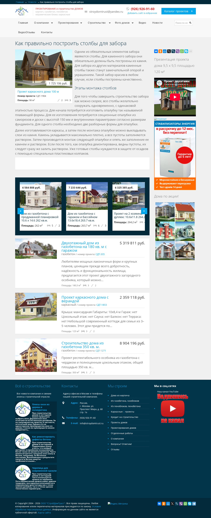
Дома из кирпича (120, 395)
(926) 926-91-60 (88, 417)
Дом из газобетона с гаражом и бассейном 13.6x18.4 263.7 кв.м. (82, 217)
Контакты (46, 32)
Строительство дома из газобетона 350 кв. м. (82, 344)
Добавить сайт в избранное (142, 13)
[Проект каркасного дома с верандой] (36, 306)
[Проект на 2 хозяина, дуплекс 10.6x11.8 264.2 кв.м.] (133, 196)
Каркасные (117, 411)
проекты (129, 411)
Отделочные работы (122, 433)
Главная (23, 22)
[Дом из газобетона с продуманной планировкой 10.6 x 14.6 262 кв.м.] (40, 196)
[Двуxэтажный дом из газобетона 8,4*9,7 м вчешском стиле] (185, 250)
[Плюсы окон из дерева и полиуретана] (23, 409)
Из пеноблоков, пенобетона (126, 406)
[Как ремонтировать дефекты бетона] (23, 441)
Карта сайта (44, 512)
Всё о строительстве (33, 385)
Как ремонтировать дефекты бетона (43, 438)
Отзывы (115, 449)
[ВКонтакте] (156, 51)
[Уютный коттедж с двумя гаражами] (165, 230)
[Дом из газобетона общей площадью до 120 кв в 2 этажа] (185, 211)
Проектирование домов (123, 427)
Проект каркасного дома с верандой (84, 299)
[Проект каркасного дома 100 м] (43, 68)
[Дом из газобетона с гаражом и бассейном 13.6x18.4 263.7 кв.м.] (87, 196)
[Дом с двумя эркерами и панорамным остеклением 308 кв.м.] (165, 211)
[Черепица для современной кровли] (23, 472)
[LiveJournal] (173, 51)
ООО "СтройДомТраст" (53, 503)
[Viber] (177, 51)
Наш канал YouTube (167, 391)
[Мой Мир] (165, 51)
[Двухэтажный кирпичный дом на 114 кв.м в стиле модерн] (165, 250)
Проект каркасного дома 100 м (38, 91)
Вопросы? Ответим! (121, 444)
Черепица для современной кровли (44, 469)
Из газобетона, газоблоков (125, 400)
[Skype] (186, 51)
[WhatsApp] (182, 51)
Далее (144, 211)
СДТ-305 (100, 254)
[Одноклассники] (160, 51)
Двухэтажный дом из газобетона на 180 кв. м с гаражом (84, 246)
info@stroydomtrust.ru (91, 423)
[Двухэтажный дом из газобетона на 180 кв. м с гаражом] (36, 248)
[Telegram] (194, 504)
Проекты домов (119, 422)
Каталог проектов (176, 11)
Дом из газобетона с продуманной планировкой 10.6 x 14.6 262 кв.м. (39, 217)
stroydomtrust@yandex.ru (106, 11)
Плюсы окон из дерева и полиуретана (40, 407)
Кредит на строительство (124, 417)
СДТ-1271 (101, 350)
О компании (117, 438)
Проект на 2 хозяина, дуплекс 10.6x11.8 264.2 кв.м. (133, 215)
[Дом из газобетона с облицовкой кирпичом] (185, 230)
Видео (142, 22)
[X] (169, 51)
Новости (157, 22)
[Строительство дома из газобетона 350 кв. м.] (36, 355)
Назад (20, 211)
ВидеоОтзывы (26, 32)
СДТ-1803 (101, 304)
